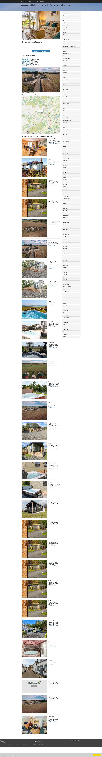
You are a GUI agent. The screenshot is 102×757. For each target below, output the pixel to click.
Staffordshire (65, 293)
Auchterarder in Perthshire (26, 59)
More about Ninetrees (52, 700)
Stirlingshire (65, 296)
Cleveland (65, 60)
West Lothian (65, 320)
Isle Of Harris (65, 172)
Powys (64, 258)
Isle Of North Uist (66, 179)
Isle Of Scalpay (65, 182)
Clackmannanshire (66, 58)
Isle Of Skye (65, 184)
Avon (64, 20)
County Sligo (65, 101)
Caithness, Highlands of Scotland (69, 46)
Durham (64, 125)
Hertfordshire (65, 153)
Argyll (64, 18)
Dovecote (41, 111)
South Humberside (66, 289)
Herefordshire (65, 151)
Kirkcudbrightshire (66, 198)
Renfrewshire (65, 260)
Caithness (65, 44)
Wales (64, 312)
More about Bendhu (51, 164)
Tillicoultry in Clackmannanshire (27, 65)
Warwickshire (65, 315)
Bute (63, 41)
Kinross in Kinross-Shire (26, 62)
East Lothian (65, 129)
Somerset (64, 281)
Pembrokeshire (65, 253)
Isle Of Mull (65, 177)
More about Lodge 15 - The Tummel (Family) (53, 449)
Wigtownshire (65, 329)
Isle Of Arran (65, 163)
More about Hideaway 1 (52, 184)
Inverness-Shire (66, 158)
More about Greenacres (52, 685)
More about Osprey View (52, 505)
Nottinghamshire (66, 246)
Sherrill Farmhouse (38, 741)
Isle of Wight (65, 189)
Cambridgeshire (66, 48)
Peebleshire (65, 251)
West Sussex (65, 324)
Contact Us (42, 1)
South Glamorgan (66, 284)
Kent (63, 191)
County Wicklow (66, 105)
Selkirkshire (65, 277)
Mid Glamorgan (66, 215)
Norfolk (64, 227)
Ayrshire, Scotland (66, 25)
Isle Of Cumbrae (66, 170)
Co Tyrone (65, 72)
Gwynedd (64, 146)
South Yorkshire (66, 291)
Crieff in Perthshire (25, 58)
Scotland (64, 270)
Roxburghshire (65, 265)
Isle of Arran (65, 160)
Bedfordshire (65, 29)
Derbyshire (65, 110)
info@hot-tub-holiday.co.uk (75, 740)
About (37, 1)
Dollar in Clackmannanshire (26, 64)
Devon (64, 113)
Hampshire (65, 148)
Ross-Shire (65, 262)
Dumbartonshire (66, 117)
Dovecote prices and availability (40, 51)
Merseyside (65, 213)
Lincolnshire (65, 210)
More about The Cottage (52, 347)
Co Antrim (65, 65)
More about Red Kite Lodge (53, 326)
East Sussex (65, 132)
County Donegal (66, 84)
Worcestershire (65, 334)
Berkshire (64, 32)
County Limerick (66, 94)
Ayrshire (64, 22)
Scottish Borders (66, 272)
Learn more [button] (14, 755)
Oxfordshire (65, 248)
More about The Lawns (52, 605)
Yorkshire (64, 336)
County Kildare (65, 91)
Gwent (64, 144)
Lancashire (65, 205)
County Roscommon (66, 98)
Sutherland (65, 305)
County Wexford (66, 103)
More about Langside (52, 224)
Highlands (65, 155)
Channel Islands (66, 53)
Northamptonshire (66, 239)
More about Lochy (51, 245)
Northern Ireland (66, 241)
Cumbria (64, 108)
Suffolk (64, 298)
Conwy (64, 75)
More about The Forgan (52, 585)
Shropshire (65, 279)
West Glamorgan (66, 317)
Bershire (64, 34)
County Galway (66, 86)
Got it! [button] (97, 755)
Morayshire (65, 224)
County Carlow (65, 79)
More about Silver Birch (52, 525)
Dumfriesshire (65, 122)
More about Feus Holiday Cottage (54, 143)
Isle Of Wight (65, 186)
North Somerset (66, 234)
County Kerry (65, 89)
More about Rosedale (52, 646)
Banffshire (65, 27)
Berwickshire (65, 37)
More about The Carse (52, 545)
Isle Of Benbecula (66, 167)
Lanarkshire (65, 203)
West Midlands (65, 322)
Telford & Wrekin (66, 308)
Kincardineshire (66, 193)
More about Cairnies (51, 407)
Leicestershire (65, 208)
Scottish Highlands (66, 274)
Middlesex (65, 217)
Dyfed (64, 127)
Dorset (64, 115)
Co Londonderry (66, 70)
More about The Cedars (52, 565)
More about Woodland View (53, 625)
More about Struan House (52, 721)
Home (30, 1)
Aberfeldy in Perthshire (25, 63)
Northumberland (66, 243)
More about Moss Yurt (52, 306)
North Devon (65, 229)
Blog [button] (33, 1)
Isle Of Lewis (65, 174)
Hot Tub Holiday (24, 1)
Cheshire (64, 56)
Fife (63, 139)
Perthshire (65, 255)
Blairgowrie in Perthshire (26, 61)
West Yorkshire (65, 327)
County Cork (65, 82)
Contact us (2, 741)
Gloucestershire (66, 141)
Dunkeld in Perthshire (25, 60)
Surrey (64, 300)
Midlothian (65, 220)
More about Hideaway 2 (52, 204)
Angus (64, 15)
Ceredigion (65, 51)
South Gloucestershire (67, 286)
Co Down (64, 67)
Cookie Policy (2, 742)
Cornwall (64, 77)
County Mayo (65, 96)
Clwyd (64, 63)
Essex (64, 136)
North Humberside (66, 232)
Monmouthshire (66, 222)
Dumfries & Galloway (67, 120)
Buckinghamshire (66, 39)
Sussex (64, 303)
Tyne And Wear (66, 310)
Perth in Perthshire (25, 57)
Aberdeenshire (65, 13)
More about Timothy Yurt (52, 366)
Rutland (64, 267)
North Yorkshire (66, 236)
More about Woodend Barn (53, 386)
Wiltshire (64, 331)
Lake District (65, 201)
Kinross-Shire (65, 196)
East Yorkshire (65, 134)
